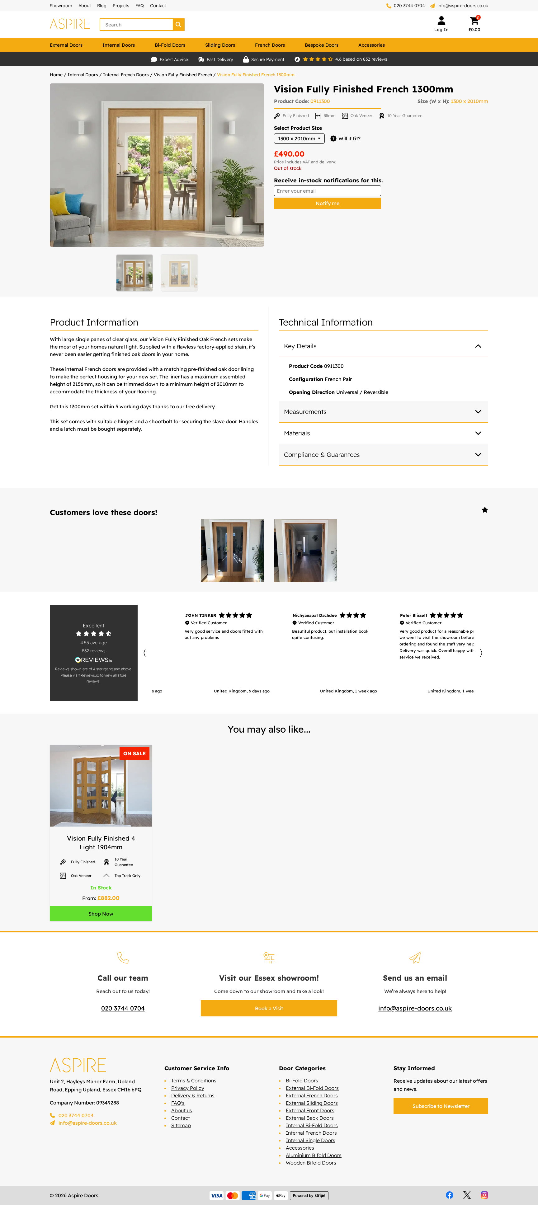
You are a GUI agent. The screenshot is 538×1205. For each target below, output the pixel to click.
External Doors (66, 45)
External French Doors (312, 1095)
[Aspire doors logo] (70, 24)
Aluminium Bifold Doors (314, 1155)
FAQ (139, 5)
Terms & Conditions (193, 1080)
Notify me (327, 203)
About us (181, 1110)
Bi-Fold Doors (170, 45)
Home (56, 74)
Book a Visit (269, 1008)
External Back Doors (310, 1118)
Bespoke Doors (321, 45)
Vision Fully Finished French (183, 74)
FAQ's (178, 1103)
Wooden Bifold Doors (311, 1163)
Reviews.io (90, 675)
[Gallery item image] (232, 550)
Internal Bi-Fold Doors (312, 1125)
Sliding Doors (220, 45)
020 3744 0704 (409, 5)
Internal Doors (118, 45)
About (84, 5)
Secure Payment (267, 59)
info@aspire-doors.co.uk (462, 5)
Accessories (371, 45)
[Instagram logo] (484, 1195)
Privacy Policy (187, 1088)
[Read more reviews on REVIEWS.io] (94, 660)
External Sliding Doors (312, 1103)
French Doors (270, 45)
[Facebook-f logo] (449, 1195)
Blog (101, 5)
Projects (121, 5)
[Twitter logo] (467, 1195)
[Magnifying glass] (179, 24)
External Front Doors (310, 1110)
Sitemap (181, 1125)
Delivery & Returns (193, 1095)
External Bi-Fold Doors (312, 1088)
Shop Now (100, 914)
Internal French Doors (126, 74)
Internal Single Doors (310, 1140)
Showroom (61, 5)
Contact (158, 5)
